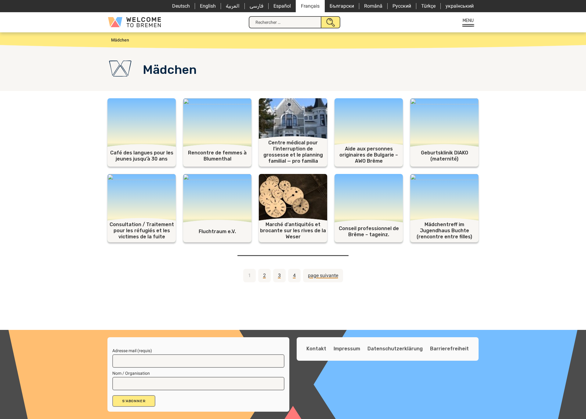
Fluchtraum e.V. (217, 231)
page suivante (323, 275)
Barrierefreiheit (449, 349)
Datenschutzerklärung (395, 349)
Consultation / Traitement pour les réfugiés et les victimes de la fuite (142, 231)
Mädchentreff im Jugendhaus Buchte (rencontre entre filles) (444, 231)
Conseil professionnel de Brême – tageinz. (369, 231)
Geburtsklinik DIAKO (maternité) (444, 156)
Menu (468, 20)
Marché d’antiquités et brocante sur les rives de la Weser (293, 231)
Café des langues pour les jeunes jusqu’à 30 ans (141, 156)
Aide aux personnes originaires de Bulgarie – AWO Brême (368, 155)
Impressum (347, 349)
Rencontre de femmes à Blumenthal (217, 156)
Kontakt (316, 349)
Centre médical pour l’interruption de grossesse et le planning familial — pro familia (293, 152)
